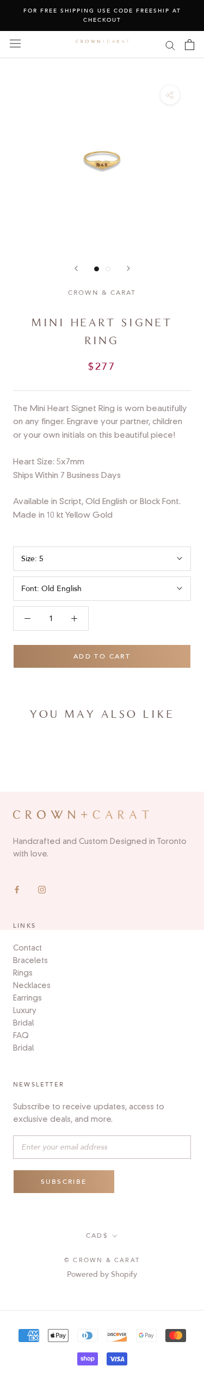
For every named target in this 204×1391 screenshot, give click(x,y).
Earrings (27, 998)
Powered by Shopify (102, 1274)
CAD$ (97, 1235)
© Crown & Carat (102, 1260)
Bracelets (30, 960)
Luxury (24, 1010)
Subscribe (64, 1181)
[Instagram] (42, 889)
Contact (27, 948)
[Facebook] (17, 889)
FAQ (21, 1035)
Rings (23, 973)
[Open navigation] (15, 43)
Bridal (23, 1023)
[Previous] (76, 268)
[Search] (170, 44)
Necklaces (32, 985)
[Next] (128, 268)
